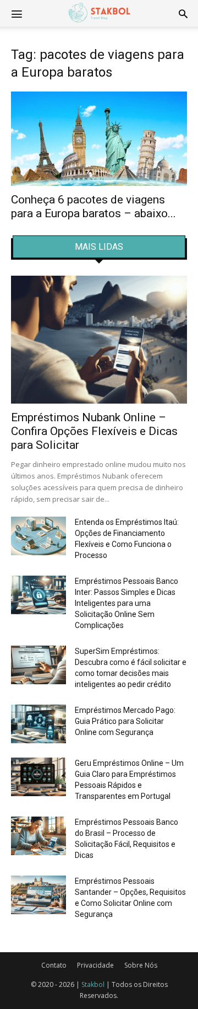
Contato (54, 965)
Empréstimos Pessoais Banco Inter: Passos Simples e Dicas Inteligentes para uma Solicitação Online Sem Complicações (126, 603)
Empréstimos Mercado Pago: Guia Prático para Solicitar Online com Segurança (125, 721)
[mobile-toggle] (16, 13)
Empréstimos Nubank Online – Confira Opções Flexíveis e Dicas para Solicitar (94, 431)
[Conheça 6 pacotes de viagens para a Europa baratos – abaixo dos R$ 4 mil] (99, 139)
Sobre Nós (140, 965)
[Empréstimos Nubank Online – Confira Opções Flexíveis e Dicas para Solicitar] (99, 340)
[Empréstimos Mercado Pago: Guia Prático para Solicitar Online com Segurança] (38, 724)
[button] (183, 13)
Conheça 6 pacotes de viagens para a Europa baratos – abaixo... (93, 206)
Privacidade (95, 965)
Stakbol (93, 984)
